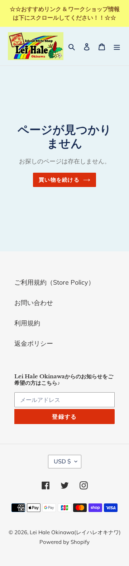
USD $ (62, 461)
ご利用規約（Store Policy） (54, 282)
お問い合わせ (33, 303)
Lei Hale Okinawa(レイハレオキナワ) (75, 532)
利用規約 (27, 323)
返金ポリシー (33, 343)
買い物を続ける (59, 179)
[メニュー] (116, 46)
